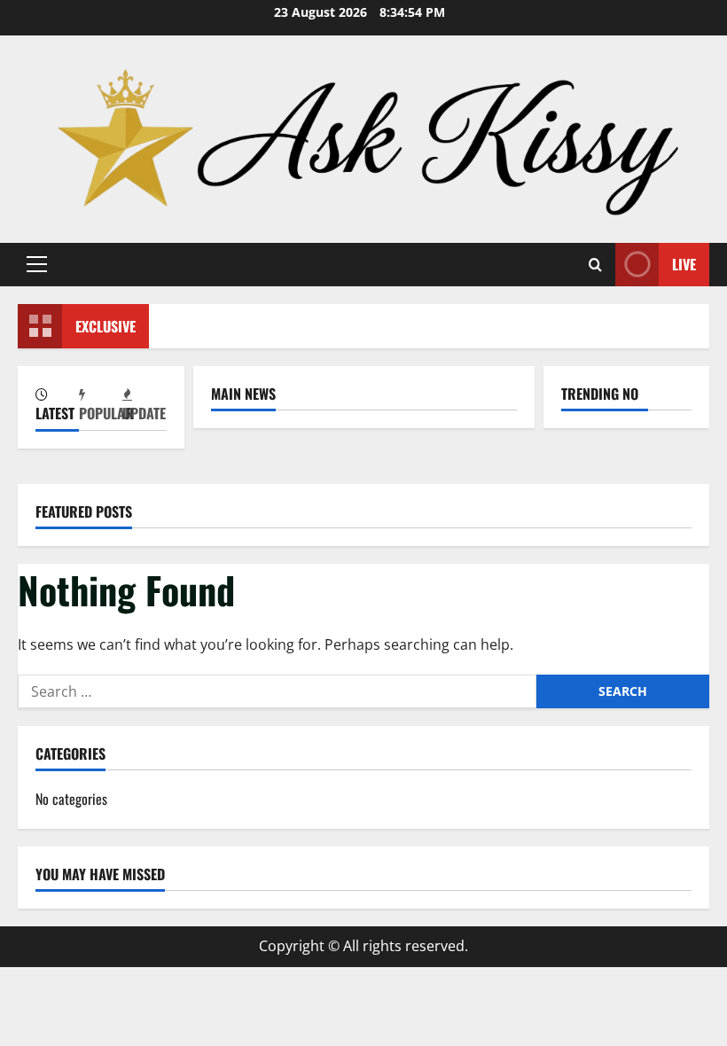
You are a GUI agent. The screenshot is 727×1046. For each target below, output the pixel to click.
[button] (37, 264)
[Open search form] (595, 264)
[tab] (57, 407)
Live (684, 264)
